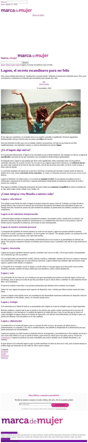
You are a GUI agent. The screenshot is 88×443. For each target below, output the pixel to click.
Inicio (3, 65)
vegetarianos (5, 338)
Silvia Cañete (44, 84)
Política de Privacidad (61, 408)
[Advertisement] (44, 33)
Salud (18, 65)
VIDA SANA (11, 65)
